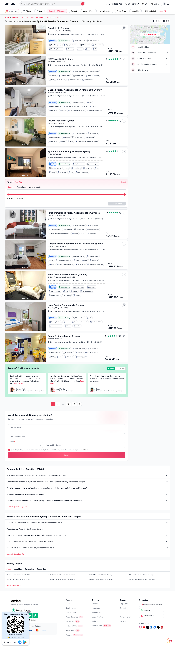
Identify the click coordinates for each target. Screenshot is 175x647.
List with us (69, 621)
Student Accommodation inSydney (100, 575)
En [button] (146, 4)
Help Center (124, 604)
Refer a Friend (70, 612)
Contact (123, 608)
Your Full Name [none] (16, 427)
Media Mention (97, 617)
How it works (70, 608)
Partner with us (71, 626)
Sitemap (123, 621)
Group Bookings (71, 617)
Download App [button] (115, 4)
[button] (29, 612)
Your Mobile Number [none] (54, 445)
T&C (121, 612)
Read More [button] (18, 383)
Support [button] (132, 4)
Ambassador (97, 621)
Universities (69, 630)
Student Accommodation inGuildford (19, 575)
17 (74, 404)
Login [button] (156, 4)
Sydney (25, 17)
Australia (15, 17)
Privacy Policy (125, 617)
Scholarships (97, 626)
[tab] (11, 187)
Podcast (95, 604)
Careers (68, 635)
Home (7, 17)
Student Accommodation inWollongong (142, 575)
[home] (11, 3)
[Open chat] (171, 643)
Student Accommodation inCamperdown (61, 575)
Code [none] (12, 442)
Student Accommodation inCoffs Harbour (61, 579)
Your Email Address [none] (18, 436)
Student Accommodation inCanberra (19, 579)
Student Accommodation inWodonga (100, 579)
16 (68, 404)
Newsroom (96, 608)
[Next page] (80, 404)
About (67, 604)
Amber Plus (96, 612)
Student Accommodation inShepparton (142, 579)
